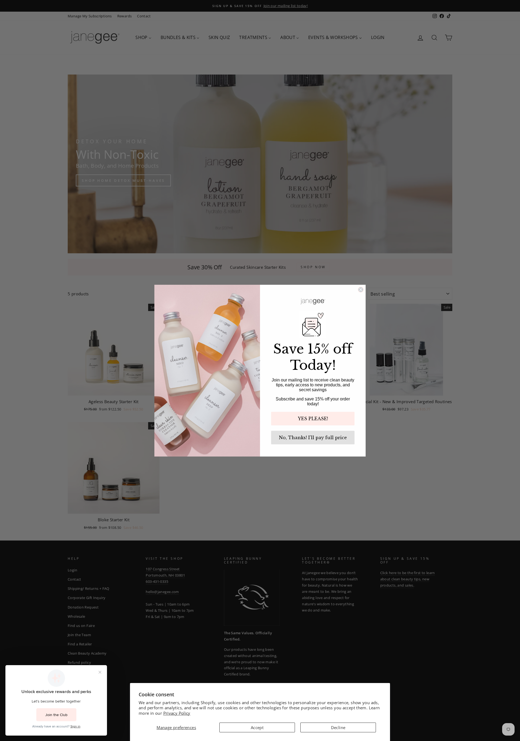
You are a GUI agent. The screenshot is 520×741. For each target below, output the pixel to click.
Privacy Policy (176, 713)
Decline (338, 727)
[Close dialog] (360, 289)
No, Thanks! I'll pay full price (313, 437)
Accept (257, 727)
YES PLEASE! (313, 418)
